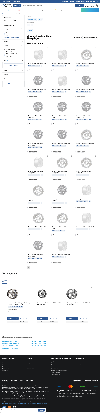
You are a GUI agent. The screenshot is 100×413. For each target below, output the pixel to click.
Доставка (72, 1)
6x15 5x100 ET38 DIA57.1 (38, 343)
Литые (40, 19)
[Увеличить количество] (26, 318)
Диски (30, 10)
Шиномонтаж (50, 10)
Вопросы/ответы (91, 380)
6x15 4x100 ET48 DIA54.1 (38, 341)
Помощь (76, 10)
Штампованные (32, 19)
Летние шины (24, 10)
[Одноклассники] (9, 407)
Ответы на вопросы (55, 374)
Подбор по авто (13, 65)
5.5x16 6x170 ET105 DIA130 (10, 343)
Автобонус (59, 10)
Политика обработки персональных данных (37, 403)
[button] (13, 25)
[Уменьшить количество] (20, 318)
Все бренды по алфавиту (11, 37)
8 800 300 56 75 (89, 390)
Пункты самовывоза (86, 1)
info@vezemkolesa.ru (29, 387)
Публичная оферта (22, 403)
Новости (14, 380)
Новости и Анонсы (79, 364)
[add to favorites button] (47, 48)
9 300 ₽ (10, 318)
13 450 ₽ (40, 318)
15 (28, 25)
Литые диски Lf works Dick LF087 (85, 63)
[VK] (4, 407)
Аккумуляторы (5, 370)
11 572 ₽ (69, 318)
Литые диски (5, 364)
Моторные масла (6, 368)
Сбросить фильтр (13, 84)
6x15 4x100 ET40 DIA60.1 (38, 346)
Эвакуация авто (30, 368)
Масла (35, 10)
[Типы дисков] (7, 60)
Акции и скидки (54, 368)
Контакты (96, 1)
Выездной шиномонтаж (32, 362)
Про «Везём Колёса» (80, 361)
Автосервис (41, 10)
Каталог (16, 5)
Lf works (30, 30)
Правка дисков (30, 366)
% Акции (3, 10)
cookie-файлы (12, 409)
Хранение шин (30, 364)
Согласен (41, 410)
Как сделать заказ (55, 361)
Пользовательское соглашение (9, 403)
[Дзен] (14, 407)
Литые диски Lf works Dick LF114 (37, 63)
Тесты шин (29, 380)
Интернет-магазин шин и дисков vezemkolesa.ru (21, 385)
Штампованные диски (7, 366)
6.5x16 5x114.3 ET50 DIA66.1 (10, 346)
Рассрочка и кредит (55, 366)
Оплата (78, 1)
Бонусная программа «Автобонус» (59, 370)
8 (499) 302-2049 (17, 1)
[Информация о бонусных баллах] (14, 313)
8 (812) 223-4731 (65, 390)
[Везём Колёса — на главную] (6, 5)
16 (32, 25)
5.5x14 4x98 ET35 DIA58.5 (10, 348)
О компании (65, 1)
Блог (21, 380)
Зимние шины (13, 10)
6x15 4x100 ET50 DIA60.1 (9, 341)
